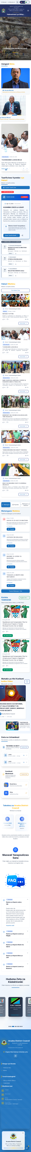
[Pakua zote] (24, 755)
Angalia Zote (23, 595)
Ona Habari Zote (15, 290)
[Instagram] (15, 1056)
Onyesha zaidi (10, 925)
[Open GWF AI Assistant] (27, 1148)
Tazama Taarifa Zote (10, 187)
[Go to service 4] (14, 1026)
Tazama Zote (24, 747)
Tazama (12, 529)
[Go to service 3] (13, 1026)
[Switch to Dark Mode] (17, 2)
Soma (10, 253)
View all (27, 679)
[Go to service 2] (11, 1026)
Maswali (4, 2)
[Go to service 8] (21, 1026)
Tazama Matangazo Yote (15, 589)
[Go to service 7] (19, 1026)
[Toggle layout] (23, 1133)
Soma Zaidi (7, 168)
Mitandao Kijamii (13, 2)
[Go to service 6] (18, 1026)
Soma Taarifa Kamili (10, 235)
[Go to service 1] (9, 1026)
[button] (15, 912)
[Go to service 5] (16, 1026)
